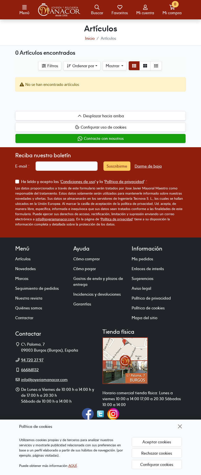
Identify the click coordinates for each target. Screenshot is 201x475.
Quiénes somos (28, 307)
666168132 (30, 369)
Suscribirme (117, 166)
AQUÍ (72, 465)
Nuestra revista (28, 298)
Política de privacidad (124, 181)
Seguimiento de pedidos (37, 288)
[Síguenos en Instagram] (113, 413)
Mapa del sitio (144, 317)
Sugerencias (142, 278)
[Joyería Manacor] (60, 9)
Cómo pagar (84, 268)
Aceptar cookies (156, 441)
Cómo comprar (86, 258)
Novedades (25, 268)
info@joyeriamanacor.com (55, 219)
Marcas (21, 278)
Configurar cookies (156, 464)
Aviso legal (141, 288)
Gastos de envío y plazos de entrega (98, 281)
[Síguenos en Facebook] (88, 413)
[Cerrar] (180, 426)
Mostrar (113, 65)
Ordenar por (82, 65)
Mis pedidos (142, 258)
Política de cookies (148, 307)
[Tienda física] (125, 360)
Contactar (24, 317)
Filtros (52, 65)
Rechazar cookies (156, 453)
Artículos (23, 258)
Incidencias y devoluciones (97, 294)
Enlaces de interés (148, 268)
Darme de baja (148, 166)
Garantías (82, 304)
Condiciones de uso (78, 181)
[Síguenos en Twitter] (100, 413)
